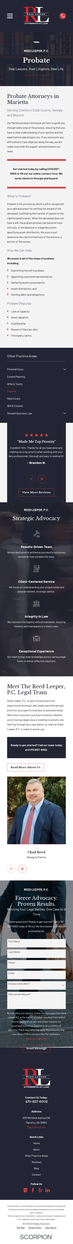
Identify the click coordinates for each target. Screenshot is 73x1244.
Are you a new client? (19, 983)
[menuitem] (34, 369)
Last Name (14, 952)
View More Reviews (36, 492)
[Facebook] (33, 1190)
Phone (11, 962)
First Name (14, 941)
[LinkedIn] (47, 1190)
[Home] (36, 16)
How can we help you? (19, 994)
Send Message (36, 1048)
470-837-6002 (36, 1102)
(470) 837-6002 (37, 749)
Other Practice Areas (36, 1155)
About (36, 1149)
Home (36, 1143)
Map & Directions (36, 1127)
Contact (36, 1174)
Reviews (36, 1162)
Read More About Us (25, 767)
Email (11, 973)
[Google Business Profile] (25, 1190)
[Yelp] (40, 1190)
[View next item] (42, 479)
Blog (36, 1168)
